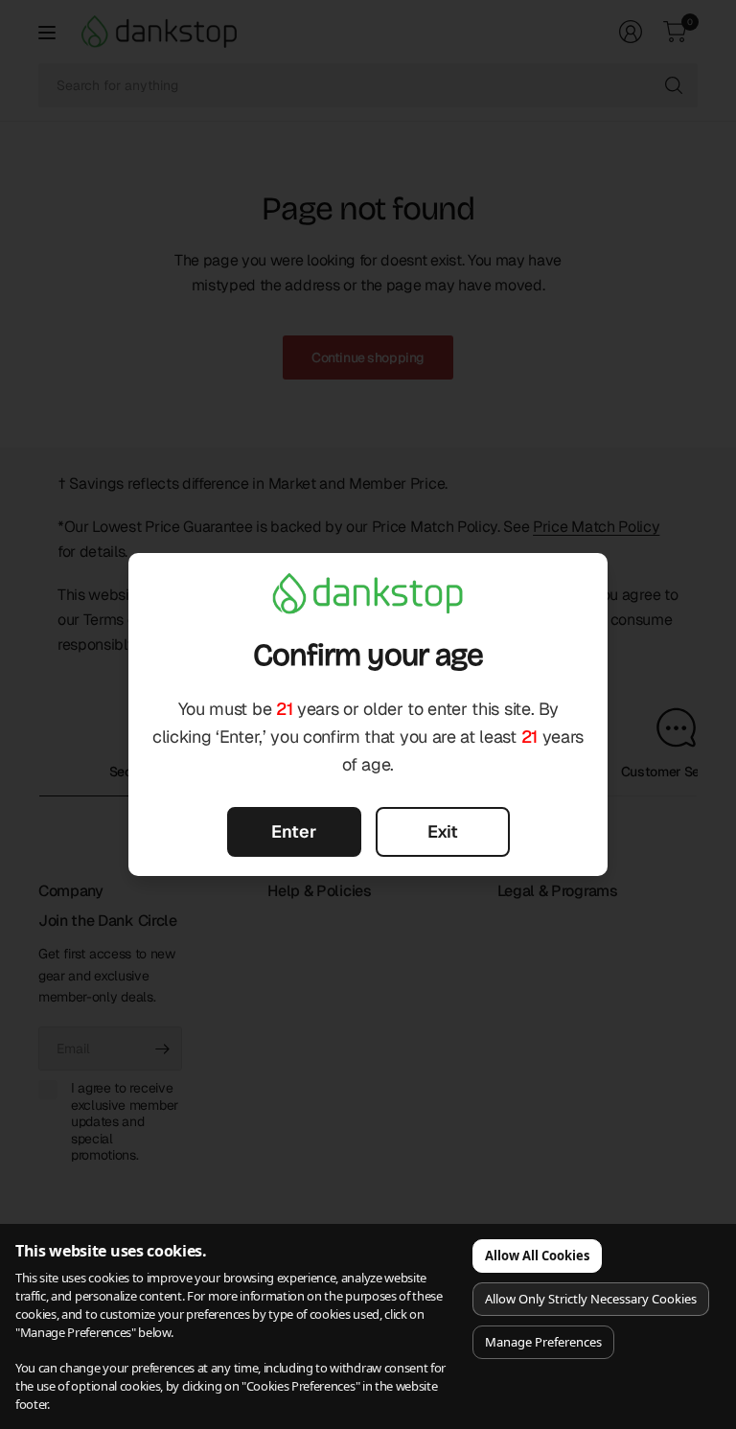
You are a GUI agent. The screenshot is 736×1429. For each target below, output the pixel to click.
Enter (293, 831)
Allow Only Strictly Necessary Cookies (591, 1298)
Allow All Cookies (537, 1255)
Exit (442, 831)
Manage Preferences (543, 1341)
